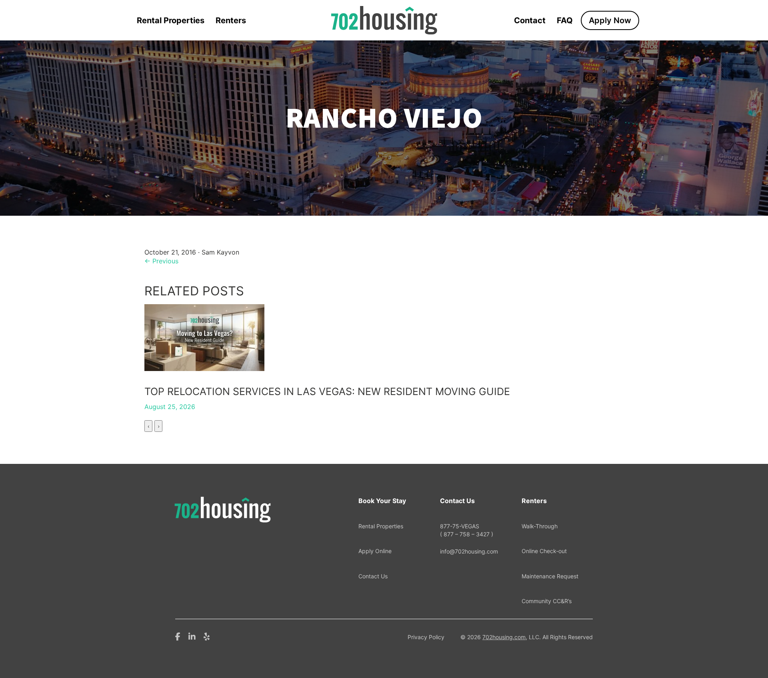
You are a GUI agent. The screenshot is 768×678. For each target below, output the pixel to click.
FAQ (565, 20)
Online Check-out (544, 551)
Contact (530, 20)
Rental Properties (170, 20)
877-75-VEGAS (466, 530)
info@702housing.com (469, 551)
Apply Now (610, 20)
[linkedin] (192, 636)
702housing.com (504, 637)
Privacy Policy (426, 637)
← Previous (161, 261)
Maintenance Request (550, 576)
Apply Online (375, 551)
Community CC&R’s (547, 601)
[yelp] (207, 636)
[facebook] (177, 636)
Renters (231, 20)
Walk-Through (540, 526)
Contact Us (373, 576)
